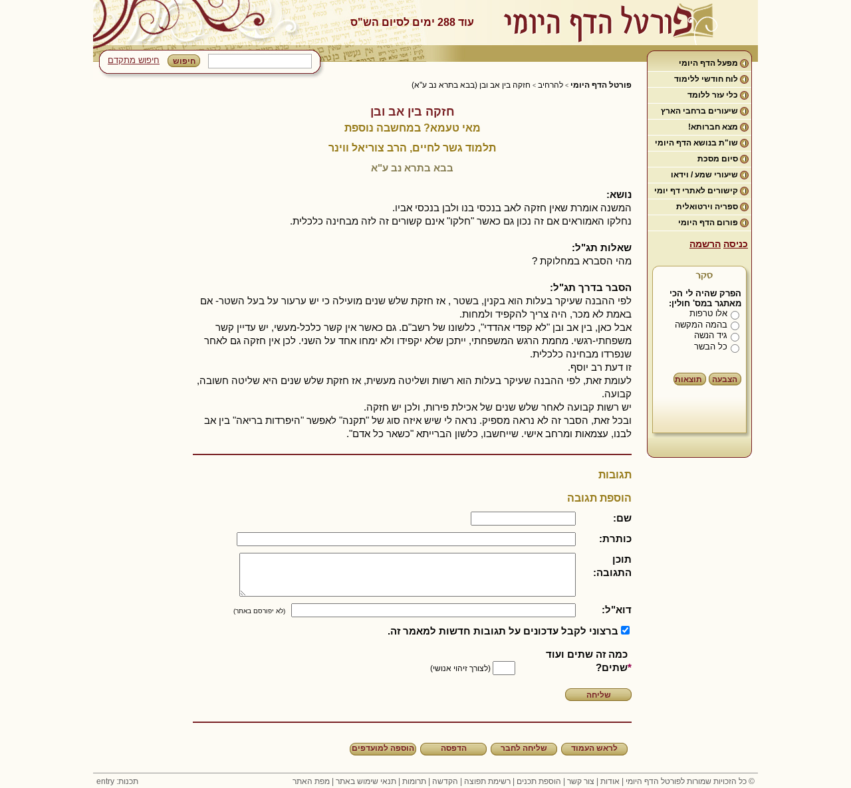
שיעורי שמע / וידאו (704, 174)
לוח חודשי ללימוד (706, 79)
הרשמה (705, 244)
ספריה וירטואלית (707, 206)
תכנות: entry (117, 781)
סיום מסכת (717, 158)
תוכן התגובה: (612, 565)
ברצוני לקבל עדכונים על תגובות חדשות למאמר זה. (503, 631)
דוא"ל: (617, 609)
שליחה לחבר (524, 748)
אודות (610, 781)
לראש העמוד (594, 748)
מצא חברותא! (713, 127)
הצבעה (724, 379)
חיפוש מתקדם (134, 60)
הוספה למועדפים (383, 748)
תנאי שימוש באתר (366, 781)
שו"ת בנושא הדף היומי (696, 143)
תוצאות (688, 379)
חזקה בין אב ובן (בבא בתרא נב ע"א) (471, 85)
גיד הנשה (710, 335)
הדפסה (454, 748)
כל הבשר (710, 346)
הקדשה (445, 781)
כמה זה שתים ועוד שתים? (587, 660)
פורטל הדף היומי (601, 85)
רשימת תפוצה (487, 781)
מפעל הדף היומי (708, 63)
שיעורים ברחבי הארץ (699, 111)
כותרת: (615, 538)
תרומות (414, 781)
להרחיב (550, 85)
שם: (622, 518)
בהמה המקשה (701, 325)
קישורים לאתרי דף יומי (696, 190)
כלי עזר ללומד (712, 95)
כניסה (735, 244)
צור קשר (580, 781)
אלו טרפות (708, 313)
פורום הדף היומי (708, 222)
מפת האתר (311, 781)
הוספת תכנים (539, 781)
